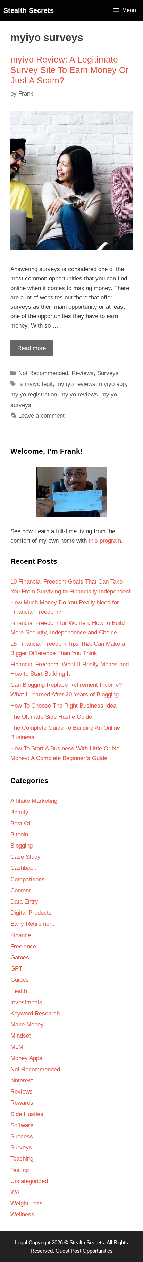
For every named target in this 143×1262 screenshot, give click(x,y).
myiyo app (112, 384)
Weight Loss (26, 1203)
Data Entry (24, 901)
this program (105, 540)
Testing (19, 1170)
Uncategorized (29, 1181)
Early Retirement (32, 924)
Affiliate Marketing (33, 801)
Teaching (21, 1158)
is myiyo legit (35, 384)
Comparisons (27, 879)
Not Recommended (43, 373)
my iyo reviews (75, 384)
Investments (26, 1002)
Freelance (23, 946)
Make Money (27, 1024)
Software (21, 1125)
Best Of (20, 823)
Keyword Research (35, 1013)
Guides (19, 979)
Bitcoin (19, 834)
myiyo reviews (79, 394)
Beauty (19, 812)
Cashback (23, 868)
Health (18, 991)
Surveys (108, 373)
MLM (16, 1047)
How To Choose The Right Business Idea (63, 705)
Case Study (25, 856)
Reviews (83, 373)
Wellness (22, 1214)
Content (20, 890)
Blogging (21, 845)
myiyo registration (33, 394)
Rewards (21, 1102)
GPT (16, 968)
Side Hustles (26, 1114)
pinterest (21, 1080)
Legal (21, 1242)
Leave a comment (41, 415)
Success (21, 1136)
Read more (28, 350)
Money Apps (26, 1058)
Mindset (20, 1035)
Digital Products (31, 912)
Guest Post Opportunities (84, 1251)
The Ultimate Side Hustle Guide (51, 717)
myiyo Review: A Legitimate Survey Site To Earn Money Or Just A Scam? (69, 70)
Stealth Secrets (28, 10)
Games (19, 957)
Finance (20, 935)
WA (14, 1192)
